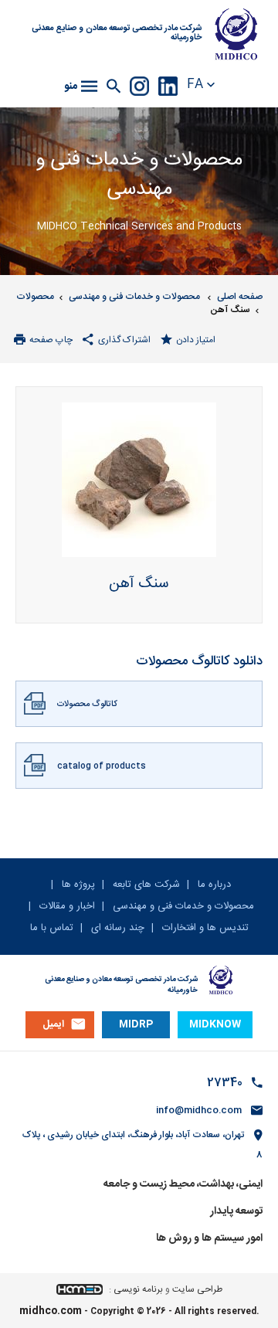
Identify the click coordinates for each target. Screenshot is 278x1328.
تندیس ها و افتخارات (204, 928)
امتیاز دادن (195, 340)
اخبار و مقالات (65, 906)
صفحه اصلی (240, 296)
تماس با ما (51, 927)
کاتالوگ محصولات (87, 705)
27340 (224, 1083)
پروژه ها (77, 884)
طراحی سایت (197, 1289)
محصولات (35, 296)
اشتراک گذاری (124, 340)
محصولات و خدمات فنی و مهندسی (135, 296)
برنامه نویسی (138, 1289)
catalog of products (101, 766)
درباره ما (213, 884)
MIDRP (136, 1024)
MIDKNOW (215, 1024)
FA (195, 85)
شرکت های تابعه (145, 884)
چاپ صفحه (51, 340)
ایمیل (53, 1024)
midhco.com (50, 1311)
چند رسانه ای (116, 928)
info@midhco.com (199, 1110)
